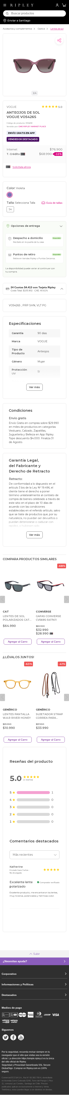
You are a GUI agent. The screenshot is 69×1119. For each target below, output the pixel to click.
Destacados (9, 995)
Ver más (34, 387)
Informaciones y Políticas (17, 984)
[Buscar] (7, 13)
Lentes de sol (56, 28)
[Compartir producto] (59, 40)
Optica (41, 28)
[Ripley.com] (21, 5)
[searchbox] (38, 13)
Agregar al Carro (17, 641)
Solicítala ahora (22, 166)
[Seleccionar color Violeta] (10, 195)
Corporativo (9, 973)
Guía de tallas (54, 202)
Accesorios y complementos (17, 28)
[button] (64, 5)
